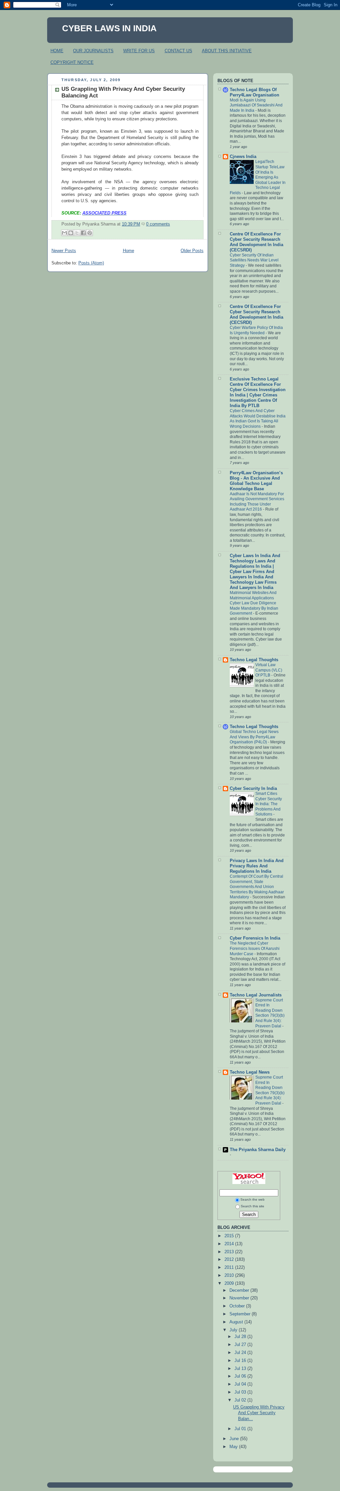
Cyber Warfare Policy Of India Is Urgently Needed (256, 330)
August (236, 1322)
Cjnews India (243, 156)
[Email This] (64, 232)
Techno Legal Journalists (256, 995)
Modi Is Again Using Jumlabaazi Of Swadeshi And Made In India (256, 105)
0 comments (158, 224)
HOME (56, 50)
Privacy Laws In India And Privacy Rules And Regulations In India (257, 866)
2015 (229, 1236)
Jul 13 (240, 1368)
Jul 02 (240, 1400)
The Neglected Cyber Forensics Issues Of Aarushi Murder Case (255, 948)
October (237, 1306)
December (239, 1290)
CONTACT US (178, 50)
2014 (229, 1244)
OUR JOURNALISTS (93, 50)
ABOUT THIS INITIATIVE (227, 50)
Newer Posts (63, 250)
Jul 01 (240, 1428)
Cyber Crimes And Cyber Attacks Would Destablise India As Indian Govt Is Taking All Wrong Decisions (258, 418)
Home (128, 250)
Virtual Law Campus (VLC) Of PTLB (268, 670)
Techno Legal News (250, 1072)
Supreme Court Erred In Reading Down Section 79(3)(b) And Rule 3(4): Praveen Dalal (270, 1013)
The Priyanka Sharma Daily (258, 1149)
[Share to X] (77, 232)
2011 (229, 1267)
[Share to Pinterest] (89, 232)
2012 (229, 1259)
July (234, 1330)
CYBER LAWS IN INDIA (109, 28)
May (234, 1446)
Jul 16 (240, 1360)
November (239, 1298)
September (240, 1314)
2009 (229, 1283)
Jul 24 (240, 1352)
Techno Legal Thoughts (254, 660)
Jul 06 (240, 1376)
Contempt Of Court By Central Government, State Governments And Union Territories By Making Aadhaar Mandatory (257, 886)
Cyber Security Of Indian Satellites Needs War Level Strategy (254, 260)
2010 (229, 1275)
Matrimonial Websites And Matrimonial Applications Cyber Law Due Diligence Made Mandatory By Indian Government (254, 603)
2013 (229, 1252)
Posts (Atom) (91, 263)
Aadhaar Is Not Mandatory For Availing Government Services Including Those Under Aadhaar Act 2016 (257, 502)
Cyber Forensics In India (255, 938)
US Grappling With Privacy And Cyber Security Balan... (259, 1413)
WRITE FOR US (139, 50)
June (234, 1438)
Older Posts (192, 250)
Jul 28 (240, 1336)
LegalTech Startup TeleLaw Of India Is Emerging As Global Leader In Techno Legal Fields (258, 177)
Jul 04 (240, 1384)
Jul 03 (240, 1392)
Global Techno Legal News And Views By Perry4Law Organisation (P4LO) (254, 736)
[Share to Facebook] (83, 232)
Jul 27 (240, 1344)
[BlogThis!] (70, 232)
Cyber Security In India (253, 788)
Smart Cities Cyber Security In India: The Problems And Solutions (268, 804)
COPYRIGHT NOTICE (72, 62)
